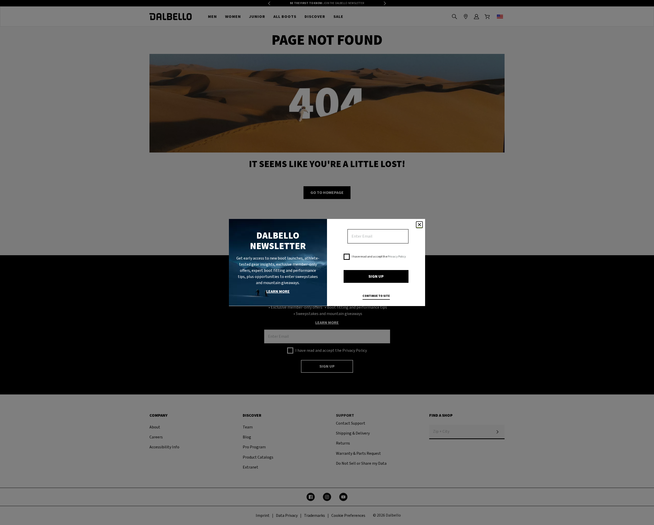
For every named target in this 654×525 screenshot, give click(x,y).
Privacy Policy (397, 256)
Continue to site (376, 296)
